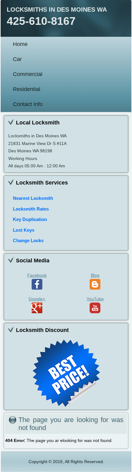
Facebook (37, 275)
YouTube (95, 298)
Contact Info (28, 104)
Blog (95, 275)
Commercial (27, 74)
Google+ (37, 298)
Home (20, 44)
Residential (26, 89)
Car (17, 59)
